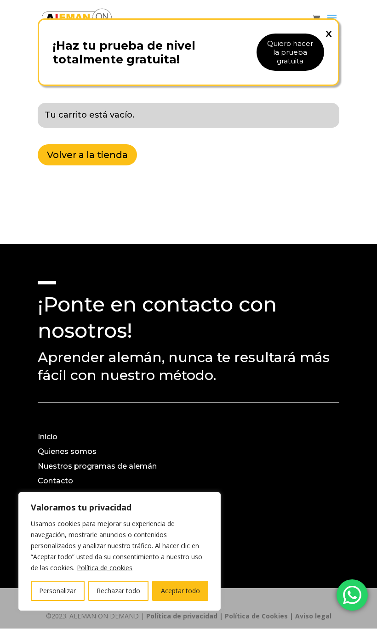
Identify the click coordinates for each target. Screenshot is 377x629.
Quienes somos (67, 451)
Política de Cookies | (260, 616)
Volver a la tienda (87, 154)
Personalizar (57, 590)
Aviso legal (313, 616)
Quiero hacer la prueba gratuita (290, 52)
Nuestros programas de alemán (97, 466)
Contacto (55, 480)
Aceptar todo (180, 590)
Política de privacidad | (185, 616)
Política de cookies (104, 567)
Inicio (47, 436)
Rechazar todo (118, 590)
